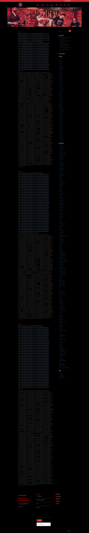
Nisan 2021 (61, 129)
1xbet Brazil (61, 168)
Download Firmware (62, 223)
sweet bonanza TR (62, 335)
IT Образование (61, 239)
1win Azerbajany (61, 148)
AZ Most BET (61, 180)
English (68, 5)
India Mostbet (61, 237)
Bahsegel (60, 187)
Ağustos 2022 (61, 108)
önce (20, 319)
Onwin (60, 296)
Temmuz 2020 (61, 140)
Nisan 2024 (61, 72)
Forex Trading (61, 232)
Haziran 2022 (61, 111)
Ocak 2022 (60, 120)
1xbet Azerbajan (61, 166)
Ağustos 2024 (61, 67)
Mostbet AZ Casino (62, 253)
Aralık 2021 (61, 122)
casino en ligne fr (62, 200)
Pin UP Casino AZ (61, 307)
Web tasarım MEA (20, 506)
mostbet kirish (61, 266)
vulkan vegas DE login (62, 351)
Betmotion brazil (61, 193)
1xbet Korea (61, 173)
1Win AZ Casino (61, 146)
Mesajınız (38, 507)
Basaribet (60, 191)
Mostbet (60, 248)
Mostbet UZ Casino (62, 280)
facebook (64, 1)
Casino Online (61, 207)
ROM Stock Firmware (62, 321)
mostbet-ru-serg (61, 285)
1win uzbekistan (61, 157)
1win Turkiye (61, 155)
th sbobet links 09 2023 (62, 339)
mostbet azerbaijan (62, 255)
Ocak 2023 (60, 99)
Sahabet (60, 323)
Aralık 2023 (61, 79)
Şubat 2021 (61, 131)
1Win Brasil (61, 150)
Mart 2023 (60, 95)
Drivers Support (61, 225)
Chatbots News (61, 214)
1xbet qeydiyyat (61, 175)
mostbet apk (61, 250)
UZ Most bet (20, 171)
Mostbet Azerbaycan (62, 257)
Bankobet (60, 189)
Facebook (58, 494)
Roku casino (61, 319)
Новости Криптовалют (62, 360)
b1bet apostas (61, 184)
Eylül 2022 (60, 106)
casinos (60, 212)
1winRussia (61, 159)
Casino (60, 196)
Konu (37, 503)
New (60, 287)
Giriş (60, 372)
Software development (62, 330)
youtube (67, 1)
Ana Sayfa (37, 5)
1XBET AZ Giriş (61, 164)
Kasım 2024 (61, 61)
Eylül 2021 (60, 124)
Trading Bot (61, 342)
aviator (60, 178)
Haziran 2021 (61, 127)
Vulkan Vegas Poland (62, 353)
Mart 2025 (60, 58)
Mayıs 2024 (61, 70)
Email (58, 503)
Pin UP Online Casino (62, 310)
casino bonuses (61, 198)
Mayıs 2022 (61, 113)
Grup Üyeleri (42, 5)
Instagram (59, 496)
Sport (60, 332)
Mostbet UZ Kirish (62, 282)
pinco (60, 314)
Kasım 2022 (61, 102)
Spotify (58, 501)
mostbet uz (61, 278)
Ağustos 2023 (61, 86)
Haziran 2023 (61, 90)
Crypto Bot (60, 216)
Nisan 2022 (61, 115)
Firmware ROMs (61, 230)
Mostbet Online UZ (62, 271)
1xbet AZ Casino (61, 162)
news (60, 289)
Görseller (56, 5)
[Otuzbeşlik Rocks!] (20, 4)
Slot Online (61, 326)
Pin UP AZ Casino (61, 301)
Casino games (61, 203)
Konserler (60, 5)
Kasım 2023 (61, 81)
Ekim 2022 (60, 104)
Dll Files (60, 221)
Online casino (61, 291)
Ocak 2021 (60, 133)
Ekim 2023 (60, 83)
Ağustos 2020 (61, 138)
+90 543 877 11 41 (24, 504)
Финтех (60, 362)
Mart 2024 (60, 74)
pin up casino (61, 305)
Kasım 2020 (61, 136)
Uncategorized (61, 346)
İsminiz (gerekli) (39, 496)
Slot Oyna (60, 328)
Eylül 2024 (60, 65)
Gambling (60, 234)
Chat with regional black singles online (65, 47)
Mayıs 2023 (61, 92)
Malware (60, 244)
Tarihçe (47, 5)
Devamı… (30, 165)
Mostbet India (61, 264)
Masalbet (60, 246)
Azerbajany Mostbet (62, 182)
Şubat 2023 (61, 97)
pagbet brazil (61, 298)
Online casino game (62, 294)
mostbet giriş (61, 262)
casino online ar (61, 209)
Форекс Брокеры (62, 364)
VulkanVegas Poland (62, 355)
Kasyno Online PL (61, 241)
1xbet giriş (60, 171)
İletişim (65, 5)
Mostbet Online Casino (62, 269)
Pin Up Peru (61, 312)
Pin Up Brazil (61, 303)
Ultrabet (60, 344)
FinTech (60, 228)
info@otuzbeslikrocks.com (26, 503)
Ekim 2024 (60, 63)
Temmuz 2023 (61, 88)
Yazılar (61, 374)
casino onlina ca (61, 205)
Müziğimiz (51, 5)
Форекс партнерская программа (64, 367)
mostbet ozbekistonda (62, 273)
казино (60, 357)
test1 (60, 337)
